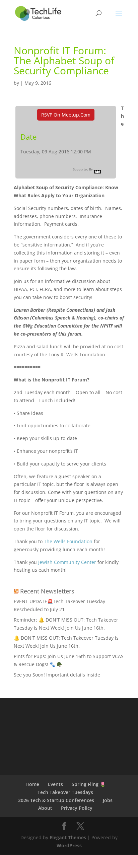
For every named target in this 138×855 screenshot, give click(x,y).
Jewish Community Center (67, 562)
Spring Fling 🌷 (89, 784)
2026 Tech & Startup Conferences (56, 800)
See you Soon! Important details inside (57, 674)
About (45, 808)
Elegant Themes (68, 837)
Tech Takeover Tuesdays (65, 792)
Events (55, 784)
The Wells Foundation (68, 541)
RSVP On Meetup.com (65, 115)
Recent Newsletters (47, 591)
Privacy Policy (76, 808)
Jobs (108, 800)
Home (32, 784)
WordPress (69, 845)
